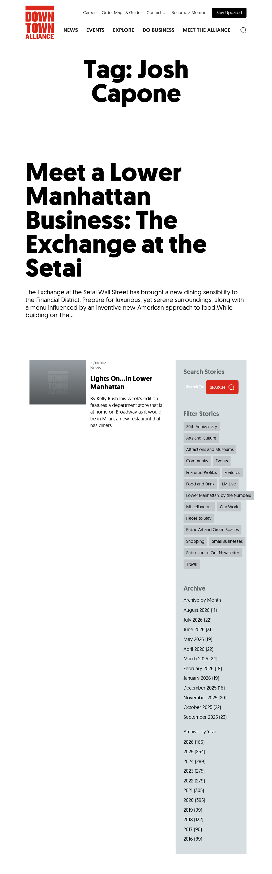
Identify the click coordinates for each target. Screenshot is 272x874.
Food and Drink (200, 483)
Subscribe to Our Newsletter (212, 552)
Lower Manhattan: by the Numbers (218, 495)
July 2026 (193, 620)
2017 (188, 829)
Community (197, 460)
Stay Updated (229, 12)
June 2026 (194, 629)
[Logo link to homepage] (40, 22)
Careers (90, 12)
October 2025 (198, 707)
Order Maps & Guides (122, 12)
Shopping (195, 541)
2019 (188, 810)
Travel (191, 564)
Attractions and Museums (210, 449)
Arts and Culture (201, 438)
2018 (188, 819)
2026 (189, 742)
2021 (188, 790)
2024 (189, 761)
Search (217, 387)
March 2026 (196, 659)
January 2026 (197, 678)
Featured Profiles (201, 472)
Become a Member (190, 12)
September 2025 (201, 717)
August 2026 (197, 610)
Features (232, 472)
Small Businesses (227, 541)
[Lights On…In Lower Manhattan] (98, 396)
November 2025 (200, 698)
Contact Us (157, 12)
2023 (188, 771)
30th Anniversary (201, 426)
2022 (188, 781)
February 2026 (199, 668)
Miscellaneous (199, 506)
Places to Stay (198, 518)
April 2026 (194, 649)
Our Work (229, 506)
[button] (70, 30)
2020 (189, 800)
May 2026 (194, 639)
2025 (188, 751)
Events (222, 460)
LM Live (229, 483)
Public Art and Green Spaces (212, 529)
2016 (188, 839)
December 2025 (200, 688)
